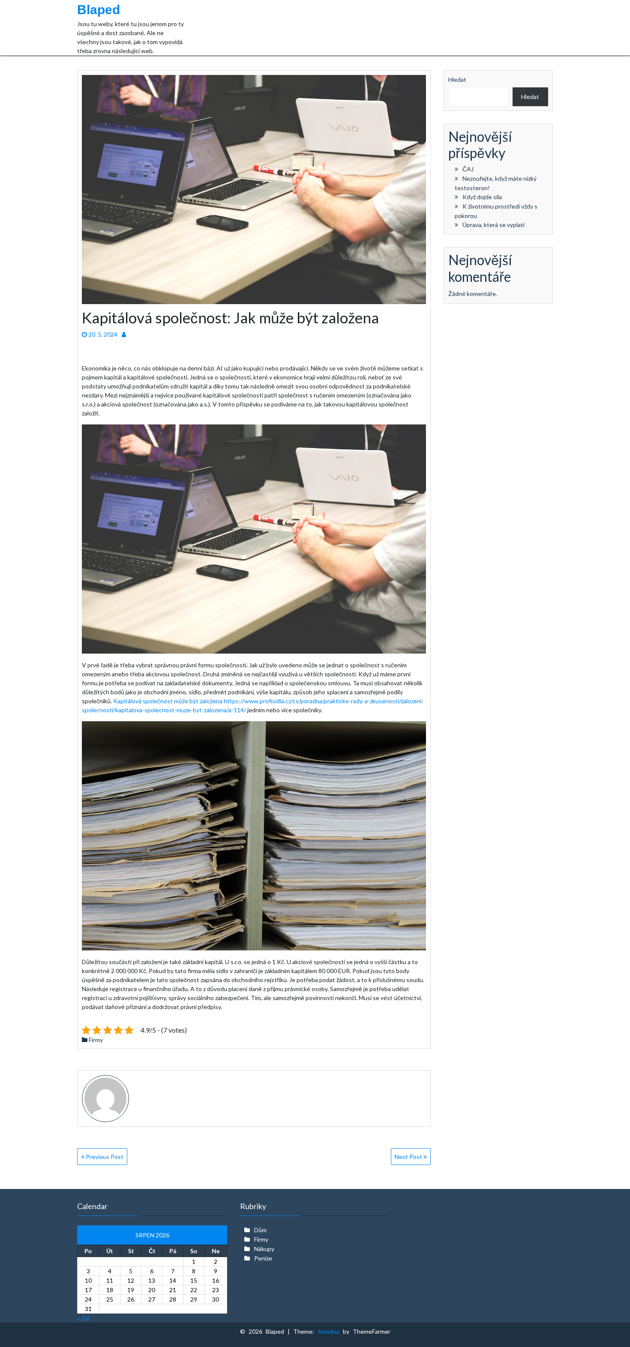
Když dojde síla (482, 196)
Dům (260, 1230)
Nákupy (264, 1248)
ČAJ (468, 169)
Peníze (263, 1258)
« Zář (83, 1318)
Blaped (98, 10)
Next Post (409, 1156)
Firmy (96, 1039)
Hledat (457, 79)
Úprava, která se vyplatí (493, 224)
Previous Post (103, 1156)
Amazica (330, 1331)
